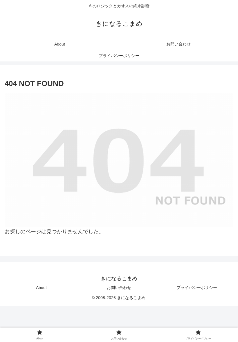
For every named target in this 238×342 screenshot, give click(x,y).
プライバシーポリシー (196, 287)
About (41, 287)
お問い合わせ (119, 287)
